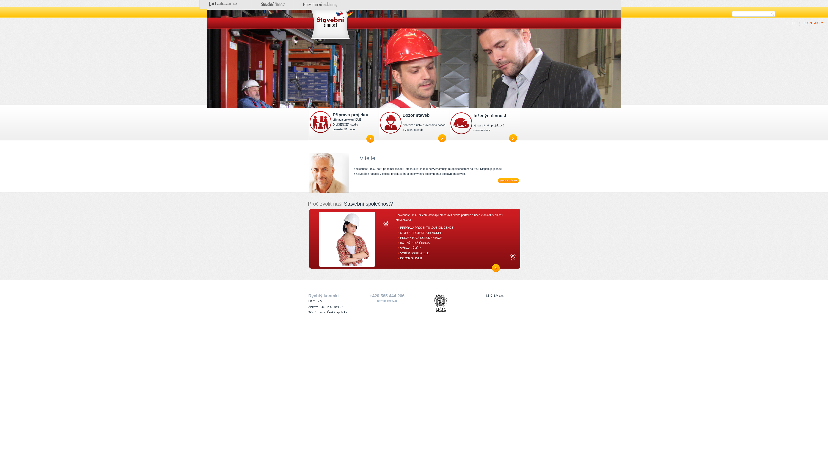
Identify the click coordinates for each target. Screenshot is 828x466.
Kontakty (813, 23)
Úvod (790, 23)
